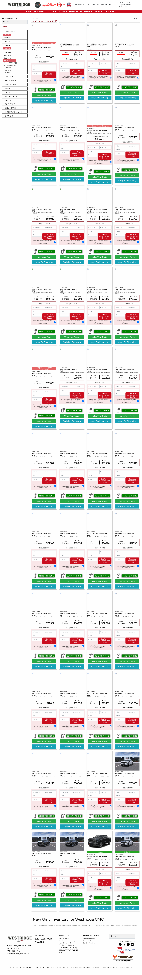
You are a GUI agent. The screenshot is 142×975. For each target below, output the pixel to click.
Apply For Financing (44, 100)
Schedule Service (89, 939)
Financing (39, 942)
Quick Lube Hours (43, 939)
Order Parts (87, 941)
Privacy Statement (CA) (68, 951)
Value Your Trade (44, 95)
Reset (5, 26)
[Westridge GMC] (19, 4)
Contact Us (13, 968)
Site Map (51, 968)
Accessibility (25, 968)
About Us (39, 936)
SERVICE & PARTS (91, 936)
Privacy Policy (39, 968)
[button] (29, 11)
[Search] (4, 22)
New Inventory (64, 939)
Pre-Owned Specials (66, 945)
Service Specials (89, 943)
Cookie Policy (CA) (68, 947)
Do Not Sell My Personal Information (73, 968)
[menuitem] (15, 34)
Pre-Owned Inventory (67, 941)
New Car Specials (65, 943)
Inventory (64, 936)
